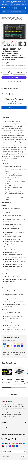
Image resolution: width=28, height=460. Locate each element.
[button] (15, 8)
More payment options (14, 81)
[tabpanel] (14, 226)
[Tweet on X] (6, 93)
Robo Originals (7, 380)
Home (2, 16)
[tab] (5, 117)
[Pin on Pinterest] (12, 93)
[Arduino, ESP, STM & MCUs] (19, 372)
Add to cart (19, 72)
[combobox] (14, 11)
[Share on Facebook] (9, 93)
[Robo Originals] (7, 372)
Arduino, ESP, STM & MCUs (19, 380)
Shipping (10, 65)
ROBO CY (7, 456)
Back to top (14, 394)
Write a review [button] (14, 108)
